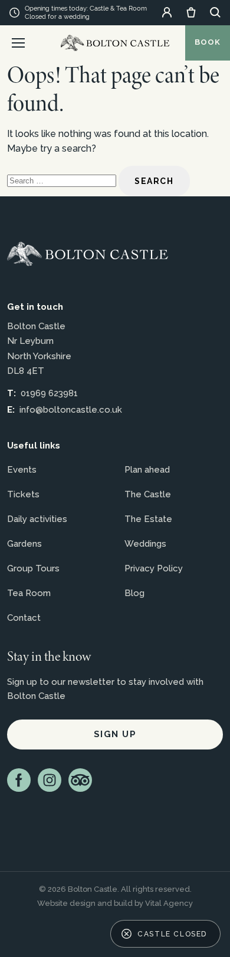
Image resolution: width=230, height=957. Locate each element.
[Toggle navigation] (18, 43)
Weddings (145, 543)
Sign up (115, 734)
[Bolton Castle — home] (87, 254)
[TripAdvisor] (80, 780)
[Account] (167, 12)
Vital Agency (169, 903)
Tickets (23, 494)
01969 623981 (49, 393)
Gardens (24, 543)
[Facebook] (19, 780)
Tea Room (29, 593)
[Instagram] (49, 780)
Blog (134, 593)
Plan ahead (147, 469)
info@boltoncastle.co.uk (70, 409)
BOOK (208, 42)
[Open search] (215, 12)
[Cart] (191, 12)
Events (22, 469)
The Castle (147, 494)
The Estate (148, 519)
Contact (24, 618)
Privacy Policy (153, 568)
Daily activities (37, 519)
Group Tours (33, 568)
